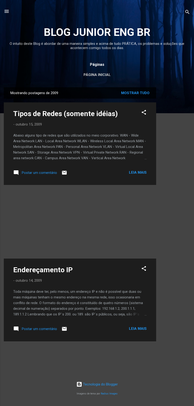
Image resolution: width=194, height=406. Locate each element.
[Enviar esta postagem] (64, 174)
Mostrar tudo (135, 93)
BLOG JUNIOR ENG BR (97, 32)
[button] (144, 113)
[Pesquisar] (187, 13)
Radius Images (109, 393)
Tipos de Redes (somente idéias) (65, 113)
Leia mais (138, 172)
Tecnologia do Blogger (100, 384)
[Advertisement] (175, 158)
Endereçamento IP (43, 270)
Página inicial (97, 75)
